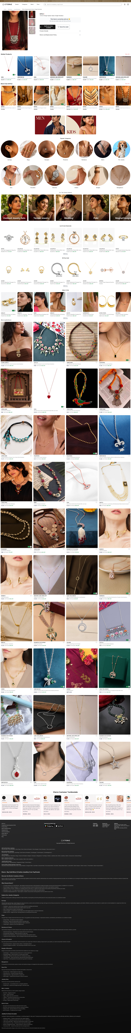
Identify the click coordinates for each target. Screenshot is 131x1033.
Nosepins (34, 855)
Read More (25, 811)
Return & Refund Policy (6, 828)
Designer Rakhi (29, 865)
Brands (16, 4)
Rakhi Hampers (77, 865)
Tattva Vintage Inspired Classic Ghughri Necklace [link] (32, 9)
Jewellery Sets (54, 855)
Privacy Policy (4, 826)
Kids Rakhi (56, 865)
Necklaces (10, 9)
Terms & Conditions (6, 831)
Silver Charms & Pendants (26, 849)
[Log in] (125, 4)
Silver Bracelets (11, 849)
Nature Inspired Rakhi (98, 865)
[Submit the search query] (45, 4)
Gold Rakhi (36, 865)
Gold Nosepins (40, 852)
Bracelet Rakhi (41, 865)
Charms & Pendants (23, 855)
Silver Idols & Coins (50, 849)
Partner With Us (5, 833)
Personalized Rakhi (49, 865)
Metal (32, 4)
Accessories (71, 855)
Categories (24, 4)
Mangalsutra (39, 855)
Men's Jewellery (61, 855)
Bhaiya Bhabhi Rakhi (63, 865)
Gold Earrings (4, 852)
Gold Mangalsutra (47, 852)
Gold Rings (17, 852)
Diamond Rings (78, 855)
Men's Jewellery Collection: (7, 859)
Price (38, 4)
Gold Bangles (33, 852)
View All (127, 54)
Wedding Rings (13, 862)
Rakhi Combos (84, 865)
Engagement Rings (20, 862)
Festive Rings (28, 862)
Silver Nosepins (42, 849)
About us (3, 823)
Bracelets (13, 855)
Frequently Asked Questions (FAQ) (9, 825)
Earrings (3, 855)
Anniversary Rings (5, 862)
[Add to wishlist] (31, 362)
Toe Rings (45, 855)
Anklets (48, 855)
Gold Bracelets (11, 852)
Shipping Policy (5, 830)
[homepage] (7, 4)
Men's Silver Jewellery (18, 859)
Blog (2, 836)
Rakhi (67, 855)
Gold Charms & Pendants (25, 852)
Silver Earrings (5, 849)
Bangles (29, 855)
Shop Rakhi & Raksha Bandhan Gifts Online (10, 865)
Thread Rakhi (90, 865)
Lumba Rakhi (70, 865)
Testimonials (4, 835)
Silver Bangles (35, 849)
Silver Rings (18, 849)
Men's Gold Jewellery (28, 859)
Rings (17, 855)
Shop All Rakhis (22, 865)
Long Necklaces (17, 9)
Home (5, 9)
